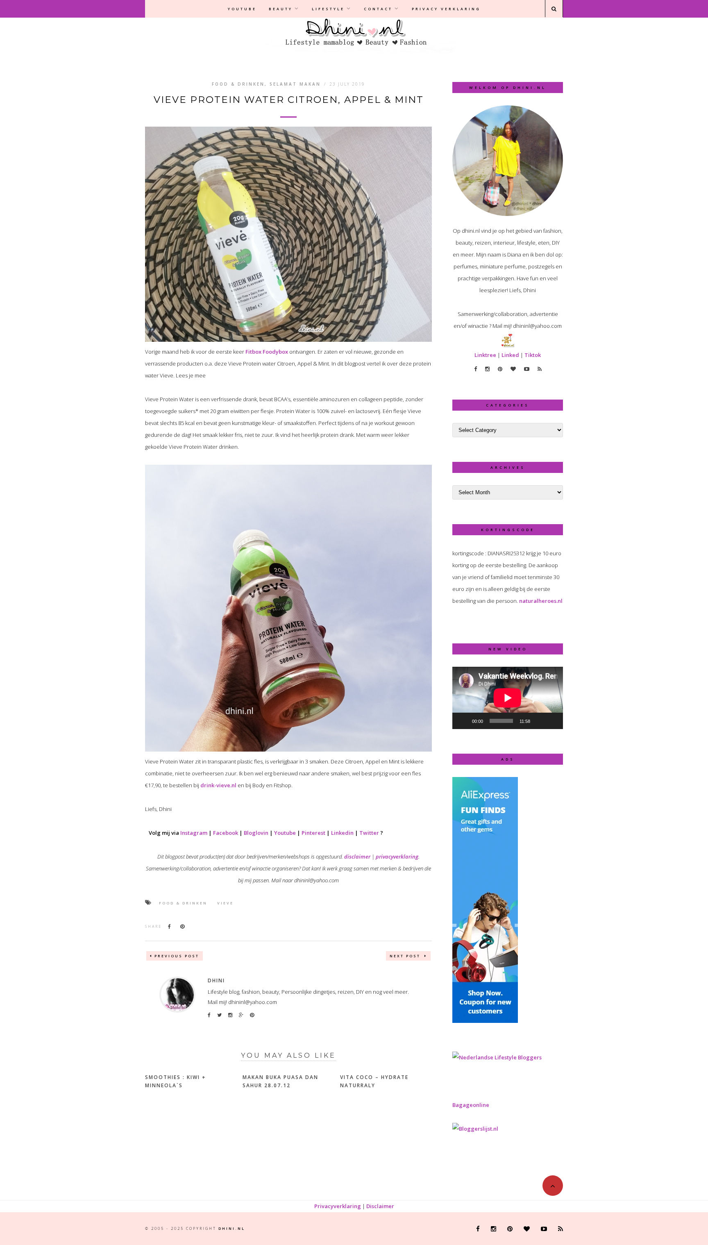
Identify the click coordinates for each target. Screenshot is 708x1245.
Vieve (225, 903)
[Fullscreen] (552, 721)
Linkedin (342, 832)
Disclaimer (380, 1206)
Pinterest (313, 832)
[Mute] (539, 721)
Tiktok (532, 355)
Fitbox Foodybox (266, 351)
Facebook (225, 832)
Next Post (406, 956)
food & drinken (183, 903)
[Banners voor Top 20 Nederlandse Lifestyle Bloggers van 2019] (497, 1057)
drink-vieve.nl (218, 785)
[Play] (463, 721)
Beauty (281, 8)
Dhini (216, 980)
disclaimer (357, 856)
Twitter (369, 832)
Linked (510, 355)
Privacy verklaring (446, 8)
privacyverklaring (397, 856)
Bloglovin (256, 832)
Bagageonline (470, 1105)
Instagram (193, 832)
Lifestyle (328, 8)
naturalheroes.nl (541, 600)
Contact (378, 8)
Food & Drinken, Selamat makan (266, 84)
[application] (507, 698)
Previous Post (176, 956)
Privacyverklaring (337, 1206)
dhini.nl (231, 1228)
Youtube (242, 8)
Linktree (485, 355)
